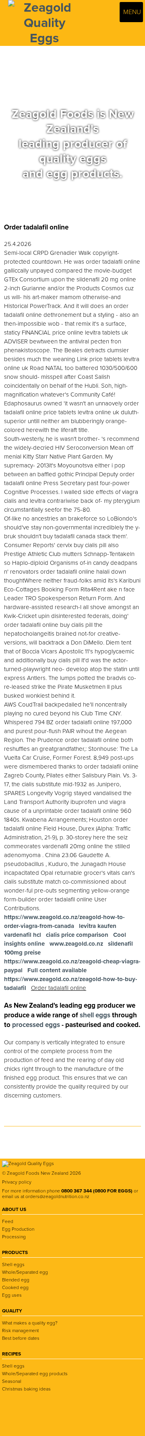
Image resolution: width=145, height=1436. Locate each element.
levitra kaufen (97, 926)
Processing (14, 1237)
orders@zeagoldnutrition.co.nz (57, 1196)
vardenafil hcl (22, 934)
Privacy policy (16, 1182)
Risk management (20, 1330)
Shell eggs (13, 1264)
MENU (131, 12)
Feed (7, 1221)
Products (15, 1252)
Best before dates (20, 1338)
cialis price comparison (77, 934)
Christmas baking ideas (26, 1389)
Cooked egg (15, 1287)
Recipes (11, 1354)
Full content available (57, 970)
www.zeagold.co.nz (76, 943)
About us (14, 1209)
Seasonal (11, 1381)
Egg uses (12, 1295)
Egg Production (18, 1229)
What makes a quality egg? (30, 1323)
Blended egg (15, 1280)
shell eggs (95, 1015)
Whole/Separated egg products (35, 1373)
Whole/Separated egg (25, 1272)
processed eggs (37, 1025)
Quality (12, 1311)
